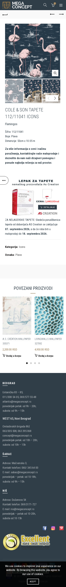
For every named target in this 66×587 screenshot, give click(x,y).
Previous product (52, 14)
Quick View (28, 299)
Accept (33, 581)
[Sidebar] (4, 180)
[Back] (5, 14)
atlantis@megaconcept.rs (17, 401)
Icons (22, 247)
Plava (18, 254)
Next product (61, 14)
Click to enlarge (55, 73)
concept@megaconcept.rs (17, 435)
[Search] (45, 4)
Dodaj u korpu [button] (13, 356)
